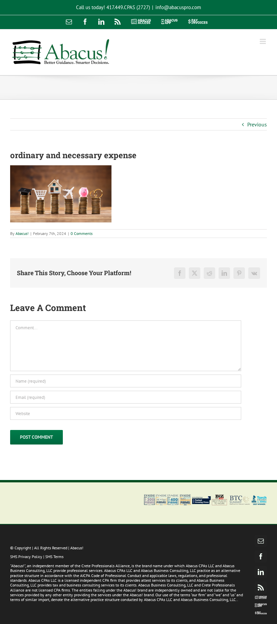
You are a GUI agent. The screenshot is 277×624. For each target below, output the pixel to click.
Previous (257, 124)
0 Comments (82, 233)
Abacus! (22, 233)
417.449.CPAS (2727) (128, 7)
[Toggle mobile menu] (263, 41)
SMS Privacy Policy (26, 556)
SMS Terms (54, 556)
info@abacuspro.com (178, 7)
